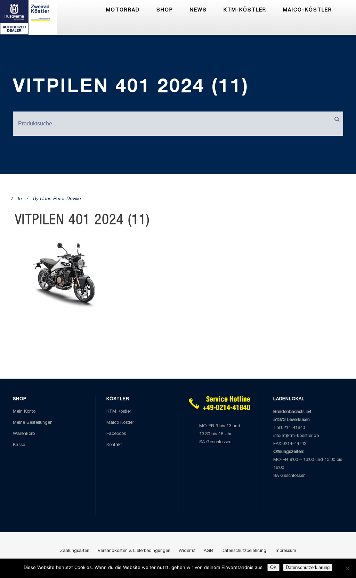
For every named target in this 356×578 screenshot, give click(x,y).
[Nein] (347, 568)
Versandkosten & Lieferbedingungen (134, 551)
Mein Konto (24, 412)
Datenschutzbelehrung (243, 551)
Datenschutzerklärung (308, 567)
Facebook (116, 434)
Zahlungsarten (74, 551)
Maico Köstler (120, 423)
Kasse (19, 445)
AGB (208, 551)
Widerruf (187, 551)
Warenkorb (24, 434)
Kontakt (114, 445)
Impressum (285, 551)
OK (273, 567)
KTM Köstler (118, 412)
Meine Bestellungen (32, 423)
